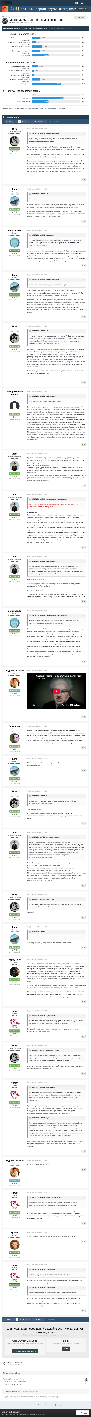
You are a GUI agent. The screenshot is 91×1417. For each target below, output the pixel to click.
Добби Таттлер (51, 1197)
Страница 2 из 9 (53, 122)
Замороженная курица (14, 393)
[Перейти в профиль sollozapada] (15, 243)
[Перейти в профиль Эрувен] (15, 1245)
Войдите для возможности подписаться (16, 17)
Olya (14, 128)
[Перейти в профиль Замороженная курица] (15, 406)
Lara (14, 189)
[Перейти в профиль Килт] (86, 1380)
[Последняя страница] (45, 121)
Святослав (15, 726)
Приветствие (22, 1381)
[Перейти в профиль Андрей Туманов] (15, 683)
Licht (14, 453)
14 (84, 83)
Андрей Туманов (14, 670)
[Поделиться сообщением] (85, 129)
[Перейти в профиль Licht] (15, 466)
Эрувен (15, 1232)
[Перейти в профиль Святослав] (15, 738)
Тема (40, 1405)
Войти (66, 1348)
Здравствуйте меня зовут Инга (13, 1379)
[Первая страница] (6, 121)
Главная (26, 1405)
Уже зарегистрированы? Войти (62, 9)
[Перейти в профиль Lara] (15, 201)
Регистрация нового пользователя (25, 1351)
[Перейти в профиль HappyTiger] (15, 972)
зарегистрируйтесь (27, 108)
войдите (15, 108)
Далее (40, 122)
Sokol (48, 1269)
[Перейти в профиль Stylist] (5, 21)
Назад (11, 122)
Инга (6, 1381)
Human (14, 1011)
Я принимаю (84, 1413)
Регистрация (82, 9)
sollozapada (50, 133)
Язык (33, 1405)
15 (84, 98)
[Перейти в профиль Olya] (15, 141)
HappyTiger (15, 959)
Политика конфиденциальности (56, 1405)
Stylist (21, 22)
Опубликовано (37, 129)
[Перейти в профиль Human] (15, 1023)
